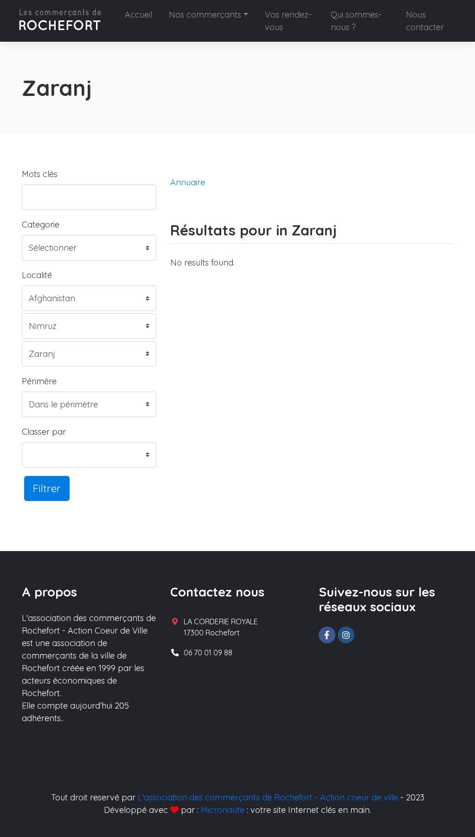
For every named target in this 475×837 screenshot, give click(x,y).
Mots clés (40, 174)
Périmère (39, 381)
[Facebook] (327, 635)
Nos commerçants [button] (205, 14)
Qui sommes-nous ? (356, 20)
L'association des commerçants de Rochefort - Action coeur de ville (268, 797)
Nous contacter (425, 20)
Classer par (44, 431)
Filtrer (47, 488)
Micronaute (222, 810)
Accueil (138, 14)
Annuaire (187, 182)
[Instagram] (346, 635)
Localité (37, 275)
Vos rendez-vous (288, 20)
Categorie (40, 224)
